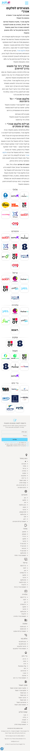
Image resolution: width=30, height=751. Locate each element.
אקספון (24, 534)
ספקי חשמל (22, 480)
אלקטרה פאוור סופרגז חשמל (18, 688)
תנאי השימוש (15, 442)
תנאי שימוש (19, 728)
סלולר (24, 466)
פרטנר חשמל (22, 697)
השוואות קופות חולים (20, 724)
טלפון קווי (23, 475)
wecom (24, 548)
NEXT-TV (23, 565)
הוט (25, 502)
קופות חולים (22, 482)
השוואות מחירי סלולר (20, 555)
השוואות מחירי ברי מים (19, 678)
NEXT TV (23, 597)
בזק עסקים (23, 626)
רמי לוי (24, 536)
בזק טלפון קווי (22, 641)
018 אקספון (23, 512)
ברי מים (24, 478)
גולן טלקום (23, 514)
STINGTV (23, 604)
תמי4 (24, 661)
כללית (24, 717)
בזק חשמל (23, 693)
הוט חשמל (23, 695)
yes (25, 570)
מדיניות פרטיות (7, 442)
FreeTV (24, 584)
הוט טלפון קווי (22, 644)
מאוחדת (23, 722)
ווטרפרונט (23, 670)
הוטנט (24, 507)
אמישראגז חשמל (21, 702)
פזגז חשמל (23, 700)
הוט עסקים (23, 629)
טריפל (24, 468)
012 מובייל (23, 543)
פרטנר (24, 509)
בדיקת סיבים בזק (21, 485)
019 (25, 516)
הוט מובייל (23, 546)
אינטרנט (24, 464)
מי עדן (24, 659)
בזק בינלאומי (22, 505)
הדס (25, 663)
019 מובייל (23, 550)
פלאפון (24, 531)
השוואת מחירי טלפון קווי (19, 648)
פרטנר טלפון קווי (21, 646)
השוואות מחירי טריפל (20, 587)
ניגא (25, 668)
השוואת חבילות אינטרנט (19, 521)
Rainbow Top (22, 666)
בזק (25, 497)
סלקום (24, 500)
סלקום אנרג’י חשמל (20, 690)
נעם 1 (24, 673)
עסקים (24, 473)
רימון (24, 519)
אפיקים (24, 675)
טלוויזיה (24, 471)
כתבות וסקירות (22, 487)
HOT (24, 568)
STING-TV (23, 572)
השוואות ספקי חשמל (20, 704)
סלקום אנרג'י (21, 51)
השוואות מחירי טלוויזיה (20, 616)
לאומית (24, 719)
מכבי (24, 715)
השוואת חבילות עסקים (20, 631)
